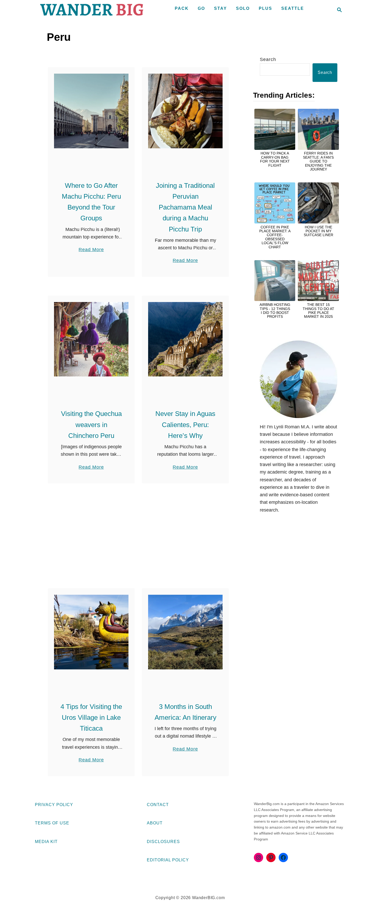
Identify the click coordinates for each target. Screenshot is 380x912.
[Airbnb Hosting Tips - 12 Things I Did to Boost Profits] (274, 280)
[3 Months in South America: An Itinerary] (185, 631)
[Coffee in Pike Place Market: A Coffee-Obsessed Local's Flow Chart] (274, 202)
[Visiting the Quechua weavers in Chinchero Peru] (91, 339)
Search (268, 59)
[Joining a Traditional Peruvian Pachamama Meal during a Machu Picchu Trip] (185, 110)
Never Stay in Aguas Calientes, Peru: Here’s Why (185, 424)
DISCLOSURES (163, 841)
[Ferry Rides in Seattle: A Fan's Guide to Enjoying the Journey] (318, 129)
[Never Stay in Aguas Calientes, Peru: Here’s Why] (185, 339)
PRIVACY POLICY (54, 804)
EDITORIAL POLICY (168, 860)
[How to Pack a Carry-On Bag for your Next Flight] (274, 129)
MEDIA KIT (46, 841)
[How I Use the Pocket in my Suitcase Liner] (318, 202)
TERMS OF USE (52, 823)
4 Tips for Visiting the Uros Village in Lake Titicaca (91, 717)
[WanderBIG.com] (91, 9)
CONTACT (158, 804)
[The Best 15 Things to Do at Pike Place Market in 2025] (318, 280)
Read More (91, 250)
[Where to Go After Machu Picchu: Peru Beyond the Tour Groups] (91, 110)
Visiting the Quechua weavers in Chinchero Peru (91, 424)
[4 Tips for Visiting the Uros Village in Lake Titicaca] (91, 631)
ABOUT (155, 823)
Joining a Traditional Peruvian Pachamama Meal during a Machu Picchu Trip (185, 207)
